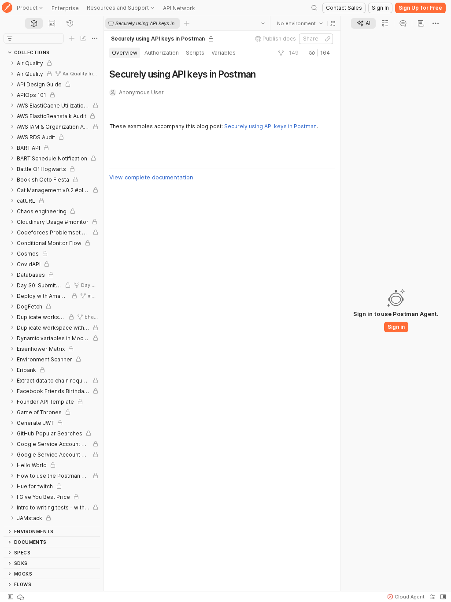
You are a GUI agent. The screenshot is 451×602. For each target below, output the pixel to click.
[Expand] (12, 63)
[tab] (34, 23)
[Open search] (314, 8)
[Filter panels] (9, 38)
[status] (21, 596)
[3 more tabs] (435, 23)
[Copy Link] (327, 38)
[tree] (52, 292)
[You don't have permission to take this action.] (186, 23)
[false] (281, 53)
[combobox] (300, 23)
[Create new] (72, 38)
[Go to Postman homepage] (7, 8)
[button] (333, 23)
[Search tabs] (263, 23)
